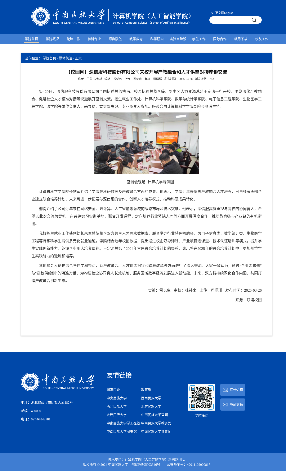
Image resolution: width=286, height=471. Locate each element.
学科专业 (94, 39)
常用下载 (240, 39)
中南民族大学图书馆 (122, 431)
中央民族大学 (117, 398)
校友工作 (261, 39)
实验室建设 (178, 39)
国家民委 (113, 390)
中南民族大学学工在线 (123, 423)
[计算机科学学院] (114, 17)
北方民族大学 (151, 406)
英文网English (223, 12)
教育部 (146, 390)
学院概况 (52, 39)
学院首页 (31, 39)
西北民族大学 (117, 406)
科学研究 (157, 39)
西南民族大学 (151, 398)
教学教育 (136, 39)
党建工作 (73, 39)
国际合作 (220, 39)
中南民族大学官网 (154, 415)
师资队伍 (115, 39)
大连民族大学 (117, 415)
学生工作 (199, 39)
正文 (78, 58)
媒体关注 (65, 58)
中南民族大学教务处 (156, 423)
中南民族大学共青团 (156, 431)
